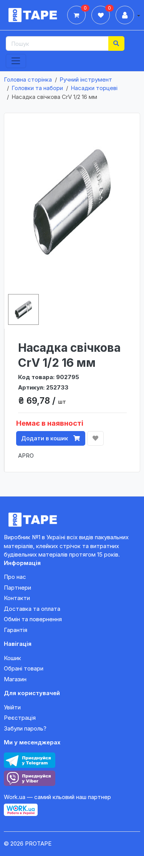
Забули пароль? (25, 728)
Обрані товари (23, 668)
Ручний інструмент (86, 79)
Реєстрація (20, 717)
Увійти (12, 707)
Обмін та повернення (33, 619)
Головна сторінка (28, 79)
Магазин (15, 679)
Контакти (17, 598)
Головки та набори (37, 88)
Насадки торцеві (94, 88)
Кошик (12, 658)
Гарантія (15, 630)
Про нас (15, 576)
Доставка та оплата (32, 608)
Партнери (17, 587)
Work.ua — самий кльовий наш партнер (57, 797)
